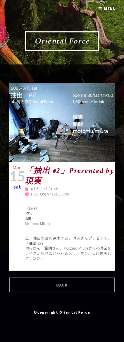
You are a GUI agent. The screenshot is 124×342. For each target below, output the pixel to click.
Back (62, 285)
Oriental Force (62, 41)
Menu (110, 9)
